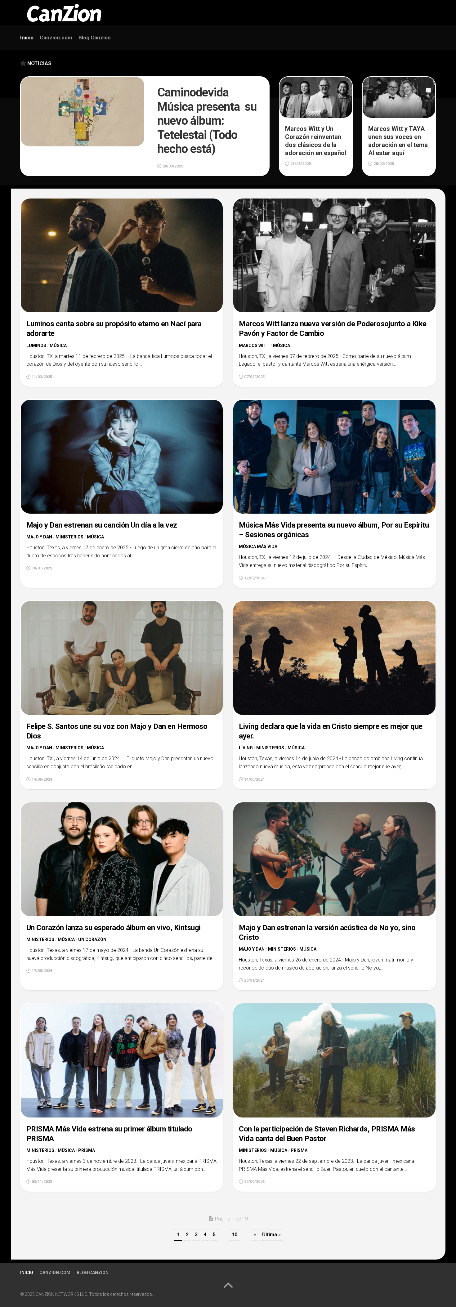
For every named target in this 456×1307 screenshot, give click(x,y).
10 (234, 1235)
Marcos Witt (254, 345)
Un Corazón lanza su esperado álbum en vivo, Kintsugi (113, 927)
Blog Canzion (94, 37)
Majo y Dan (39, 536)
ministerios (69, 536)
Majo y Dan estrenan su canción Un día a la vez (101, 525)
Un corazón (92, 939)
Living (246, 747)
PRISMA (86, 1150)
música (58, 345)
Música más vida (258, 546)
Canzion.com (56, 37)
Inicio (27, 37)
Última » (271, 1235)
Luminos (36, 345)
